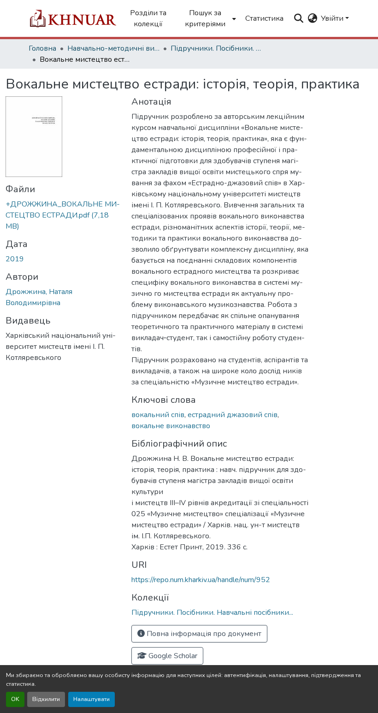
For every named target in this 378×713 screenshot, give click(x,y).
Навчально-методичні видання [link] (113, 48)
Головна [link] (42, 48)
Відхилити (46, 699)
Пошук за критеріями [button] (205, 18)
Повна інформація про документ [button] (203, 634)
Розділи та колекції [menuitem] (148, 18)
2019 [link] (15, 259)
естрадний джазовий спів (233, 415)
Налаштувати (91, 699)
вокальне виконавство (170, 426)
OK (15, 699)
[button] (73, 18)
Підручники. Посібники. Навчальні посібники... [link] (217, 48)
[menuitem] (207, 18)
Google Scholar (172, 656)
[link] (63, 215)
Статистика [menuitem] (264, 18)
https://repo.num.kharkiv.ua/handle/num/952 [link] (200, 580)
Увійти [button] (333, 18)
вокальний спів (157, 415)
